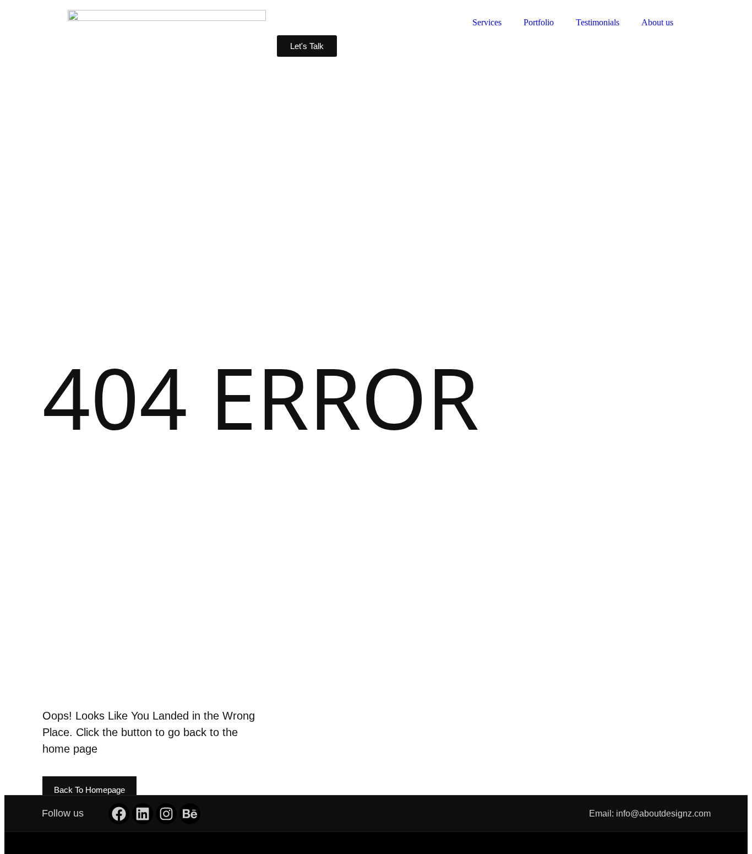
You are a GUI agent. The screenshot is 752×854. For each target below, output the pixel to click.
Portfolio (539, 22)
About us (657, 22)
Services (487, 22)
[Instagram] (166, 813)
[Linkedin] (142, 813)
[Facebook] (118, 813)
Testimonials (597, 22)
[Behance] (189, 813)
